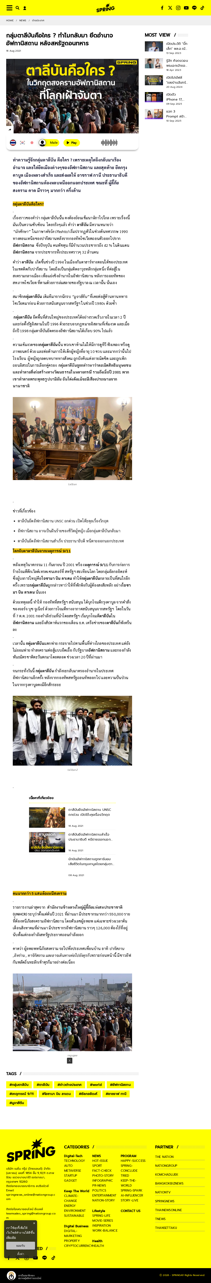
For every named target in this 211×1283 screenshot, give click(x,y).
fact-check (102, 1170)
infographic (102, 1180)
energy (70, 1206)
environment (75, 1210)
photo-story (103, 1175)
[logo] (105, 7)
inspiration (101, 1225)
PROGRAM (128, 1156)
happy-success (133, 1160)
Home (10, 20)
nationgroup (166, 1165)
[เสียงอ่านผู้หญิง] (49, 142)
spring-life (101, 1215)
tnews (160, 1219)
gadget (70, 1180)
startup (70, 1175)
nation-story (103, 1200)
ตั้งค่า (20, 1254)
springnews (164, 1201)
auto (68, 1165)
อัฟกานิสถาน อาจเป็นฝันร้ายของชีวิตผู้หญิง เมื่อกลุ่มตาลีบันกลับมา (69, 530)
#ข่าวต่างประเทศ (69, 1084)
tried (125, 1175)
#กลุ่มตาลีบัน (18, 1084)
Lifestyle (98, 1211)
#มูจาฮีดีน (16, 1102)
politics (99, 1190)
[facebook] (17, 130)
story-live (129, 1200)
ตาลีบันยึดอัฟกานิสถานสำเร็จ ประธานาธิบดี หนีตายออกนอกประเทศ (71, 540)
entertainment (104, 1195)
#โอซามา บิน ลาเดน (56, 1093)
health (98, 1246)
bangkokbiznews (169, 1183)
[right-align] (17, 8)
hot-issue (100, 1160)
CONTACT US (131, 1211)
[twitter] (24, 129)
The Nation (164, 1157)
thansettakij (166, 1228)
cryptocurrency (78, 1246)
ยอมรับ (20, 1245)
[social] (162, 7)
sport (97, 1165)
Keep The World (76, 1191)
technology (74, 1160)
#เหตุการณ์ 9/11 (21, 1093)
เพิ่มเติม (11, 1237)
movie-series (102, 1220)
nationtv (163, 1192)
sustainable (74, 1215)
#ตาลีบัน (43, 1084)
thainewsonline (168, 1210)
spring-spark (131, 1190)
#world (96, 1084)
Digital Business (76, 1226)
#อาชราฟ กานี (116, 1093)
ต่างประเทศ (38, 20)
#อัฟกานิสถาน (120, 1084)
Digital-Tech (73, 1156)
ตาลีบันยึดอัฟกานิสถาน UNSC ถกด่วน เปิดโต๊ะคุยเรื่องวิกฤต (63, 520)
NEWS (22, 20)
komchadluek (166, 1174)
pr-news (99, 1185)
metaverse (72, 1170)
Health (97, 1241)
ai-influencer (132, 1195)
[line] (32, 130)
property (72, 1241)
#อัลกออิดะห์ (88, 1093)
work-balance (104, 1230)
